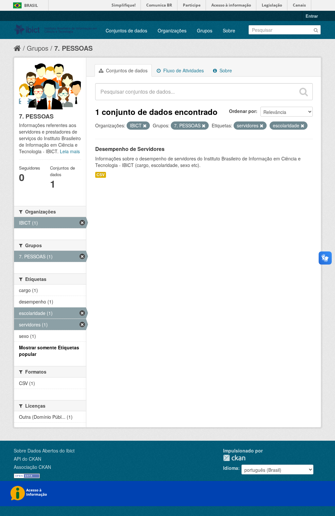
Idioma (230, 468)
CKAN (234, 457)
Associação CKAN (32, 467)
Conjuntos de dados (126, 30)
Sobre (229, 30)
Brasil (31, 5)
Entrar (312, 16)
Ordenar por (242, 111)
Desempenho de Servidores (130, 149)
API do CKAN (27, 458)
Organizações (172, 30)
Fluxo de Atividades (183, 70)
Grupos (204, 30)
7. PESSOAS (73, 48)
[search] (303, 92)
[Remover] (145, 125)
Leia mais (70, 151)
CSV (101, 174)
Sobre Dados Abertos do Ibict (44, 450)
